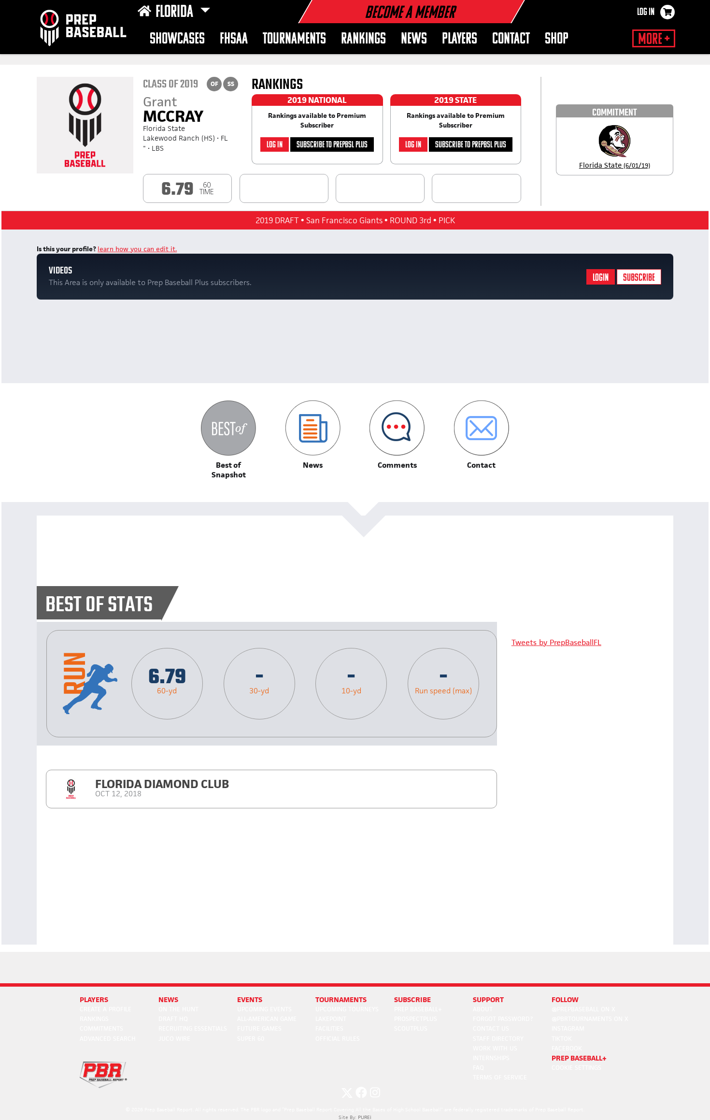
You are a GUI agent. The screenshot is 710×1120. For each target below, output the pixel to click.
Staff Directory (498, 1038)
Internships (491, 1058)
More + (653, 39)
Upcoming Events (264, 1009)
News (414, 39)
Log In (645, 12)
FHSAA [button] (234, 39)
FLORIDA (176, 12)
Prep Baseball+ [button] (579, 1058)
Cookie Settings (576, 1067)
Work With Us (495, 1048)
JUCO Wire (174, 1038)
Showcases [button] (177, 39)
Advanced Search (108, 1038)
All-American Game (267, 1019)
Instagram (568, 1028)
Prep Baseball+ (418, 1009)
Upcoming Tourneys (347, 1009)
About (483, 1009)
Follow (565, 999)
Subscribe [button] (412, 999)
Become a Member (409, 13)
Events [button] (249, 999)
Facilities (329, 1028)
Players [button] (459, 39)
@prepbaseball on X (583, 1009)
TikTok (562, 1038)
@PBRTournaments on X (590, 1019)
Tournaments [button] (294, 39)
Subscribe (639, 278)
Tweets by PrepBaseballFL (556, 642)
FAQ (478, 1067)
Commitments (101, 1028)
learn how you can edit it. (137, 248)
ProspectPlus (415, 1019)
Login (601, 278)
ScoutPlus (410, 1028)
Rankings (363, 39)
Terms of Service (500, 1077)
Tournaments (341, 999)
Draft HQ (173, 1019)
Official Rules (337, 1038)
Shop (556, 39)
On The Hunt (178, 1009)
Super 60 (250, 1038)
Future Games (259, 1028)
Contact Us (491, 1028)
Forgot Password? (503, 1019)
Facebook (567, 1048)
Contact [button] (511, 39)
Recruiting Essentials (192, 1028)
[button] (228, 440)
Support (488, 999)
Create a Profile (105, 1009)
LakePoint (330, 1019)
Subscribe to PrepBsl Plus (332, 145)
